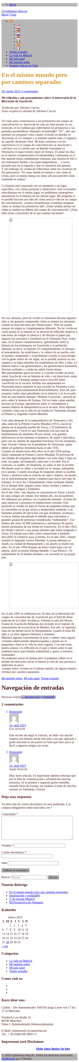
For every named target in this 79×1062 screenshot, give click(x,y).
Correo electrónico (14, 852)
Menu (5, 14)
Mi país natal (17, 58)
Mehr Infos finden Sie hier (53, 1048)
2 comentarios (29, 91)
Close (12, 14)
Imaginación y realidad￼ (38, 697)
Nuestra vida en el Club (23, 65)
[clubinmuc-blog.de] (14, 11)
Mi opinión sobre (19, 62)
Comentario (10, 814)
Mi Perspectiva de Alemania (26, 902)
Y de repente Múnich (22, 899)
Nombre (8, 845)
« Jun (5, 946)
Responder (15, 711)
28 (7, 942)
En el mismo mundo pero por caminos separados (38, 892)
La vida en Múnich (20, 55)
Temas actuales (18, 51)
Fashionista (8, 1058)
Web (4, 863)
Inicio (12, 4)
